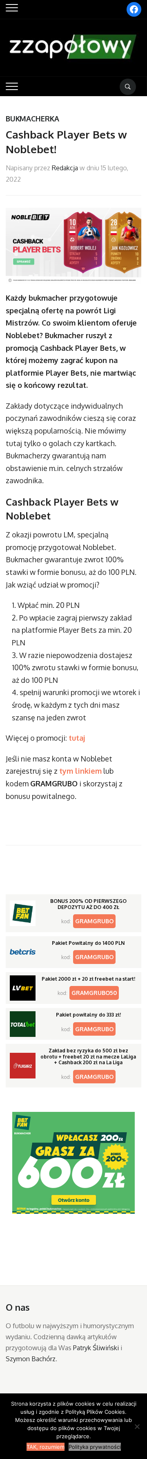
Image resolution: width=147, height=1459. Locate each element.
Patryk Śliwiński (96, 1348)
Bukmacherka (32, 118)
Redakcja (65, 168)
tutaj (77, 737)
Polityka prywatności (95, 1447)
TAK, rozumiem (46, 1447)
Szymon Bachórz (31, 1359)
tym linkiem (80, 770)
